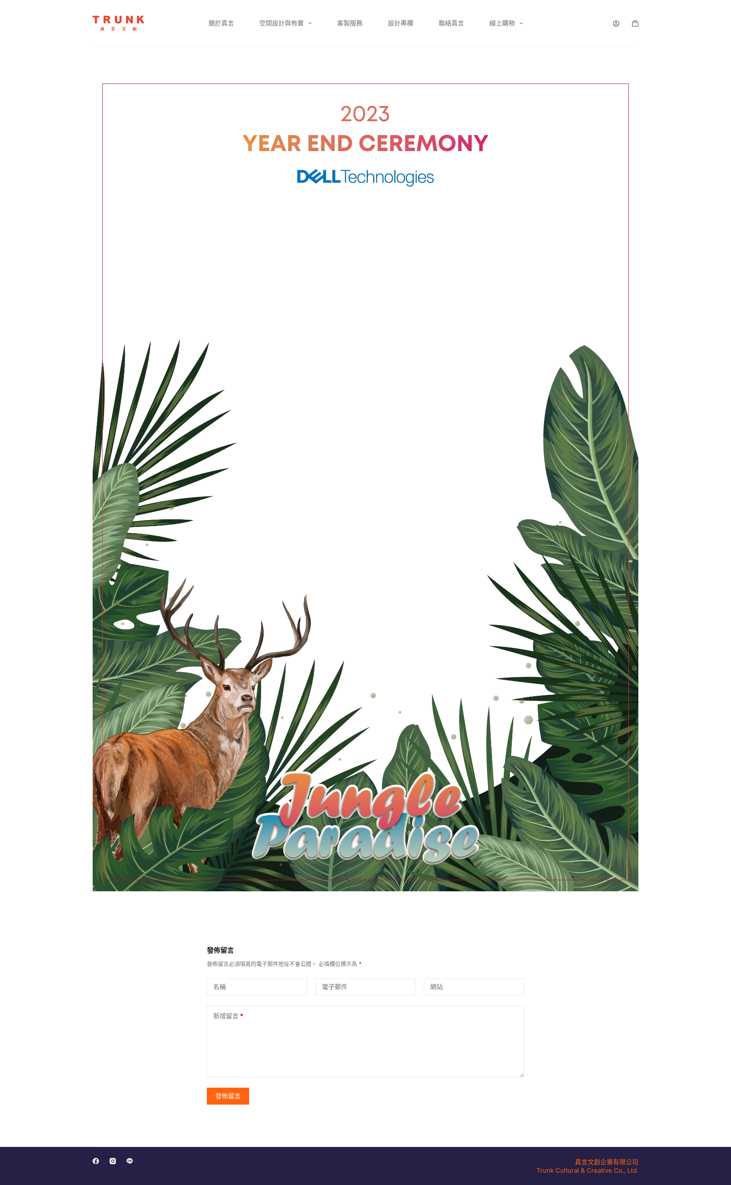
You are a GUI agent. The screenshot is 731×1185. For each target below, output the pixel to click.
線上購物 (502, 23)
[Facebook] (96, 1161)
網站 (436, 987)
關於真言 (221, 23)
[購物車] (635, 23)
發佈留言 (228, 1096)
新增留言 (228, 1016)
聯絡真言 (451, 23)
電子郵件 (334, 987)
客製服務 (350, 23)
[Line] (129, 1161)
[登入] (616, 23)
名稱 (219, 987)
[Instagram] (113, 1161)
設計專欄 (400, 23)
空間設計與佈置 (281, 23)
